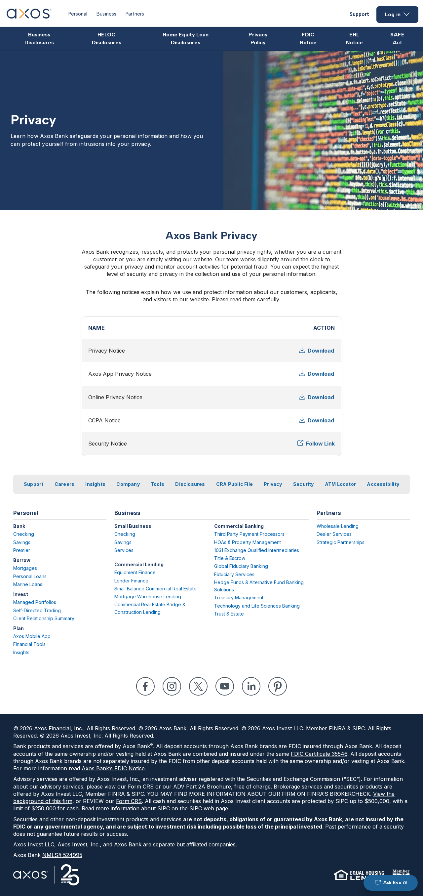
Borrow (21, 560)
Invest (20, 594)
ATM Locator (340, 484)
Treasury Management (238, 597)
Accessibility (383, 484)
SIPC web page (208, 808)
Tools (157, 484)
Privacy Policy (258, 38)
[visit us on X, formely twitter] (198, 686)
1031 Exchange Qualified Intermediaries (256, 550)
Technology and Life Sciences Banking (257, 606)
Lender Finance (131, 580)
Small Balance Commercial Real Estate (155, 588)
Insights (95, 484)
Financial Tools (29, 644)
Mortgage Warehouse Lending (147, 596)
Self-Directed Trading (37, 610)
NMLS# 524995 (62, 855)
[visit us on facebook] (145, 686)
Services (124, 550)
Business (106, 14)
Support (359, 14)
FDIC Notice (308, 38)
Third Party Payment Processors (249, 534)
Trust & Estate (229, 614)
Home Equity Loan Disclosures (186, 38)
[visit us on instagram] (172, 686)
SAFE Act (397, 38)
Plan (18, 628)
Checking (23, 534)
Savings (21, 542)
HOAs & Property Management (247, 542)
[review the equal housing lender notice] (359, 875)
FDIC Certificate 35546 (319, 753)
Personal (77, 14)
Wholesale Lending (338, 526)
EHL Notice (354, 38)
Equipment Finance (135, 572)
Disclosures (190, 484)
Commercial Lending (139, 564)
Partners (135, 14)
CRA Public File (234, 484)
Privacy (273, 484)
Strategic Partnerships (341, 542)
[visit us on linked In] (251, 686)
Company (127, 484)
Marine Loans (27, 584)
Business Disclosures (39, 38)
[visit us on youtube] (224, 686)
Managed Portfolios (34, 602)
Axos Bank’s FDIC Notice (113, 768)
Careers (64, 484)
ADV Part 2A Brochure (202, 786)
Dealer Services (334, 534)
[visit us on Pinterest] (277, 686)
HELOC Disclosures (106, 38)
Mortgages (25, 568)
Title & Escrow (229, 558)
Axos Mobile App (32, 636)
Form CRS (141, 786)
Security (303, 484)
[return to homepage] (29, 16)
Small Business (132, 526)
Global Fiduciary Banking (241, 566)
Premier (21, 550)
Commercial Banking (239, 526)
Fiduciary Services (234, 574)
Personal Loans (30, 576)
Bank (19, 526)
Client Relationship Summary (43, 618)
